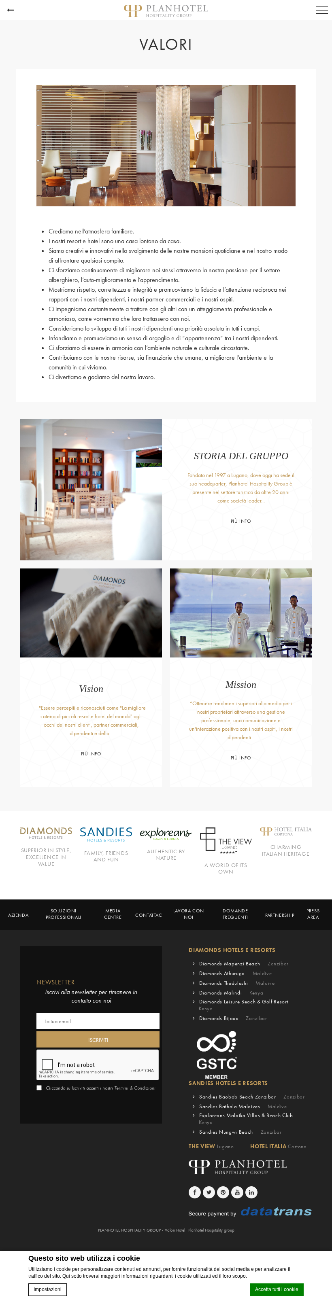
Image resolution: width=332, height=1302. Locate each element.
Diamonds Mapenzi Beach (244, 963)
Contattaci (149, 915)
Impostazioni (48, 1289)
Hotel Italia (278, 1146)
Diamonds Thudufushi (237, 983)
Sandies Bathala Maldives (243, 1106)
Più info (241, 521)
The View (211, 1146)
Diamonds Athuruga (235, 973)
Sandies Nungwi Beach (240, 1131)
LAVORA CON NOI (188, 914)
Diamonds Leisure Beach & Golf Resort (243, 1005)
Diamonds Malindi (231, 992)
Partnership (279, 915)
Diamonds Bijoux (233, 1018)
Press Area (312, 914)
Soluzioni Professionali (63, 914)
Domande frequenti (235, 914)
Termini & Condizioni (134, 1088)
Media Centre (113, 914)
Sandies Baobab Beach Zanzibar (252, 1096)
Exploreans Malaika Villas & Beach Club (246, 1119)
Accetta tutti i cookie (276, 1289)
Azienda (18, 915)
